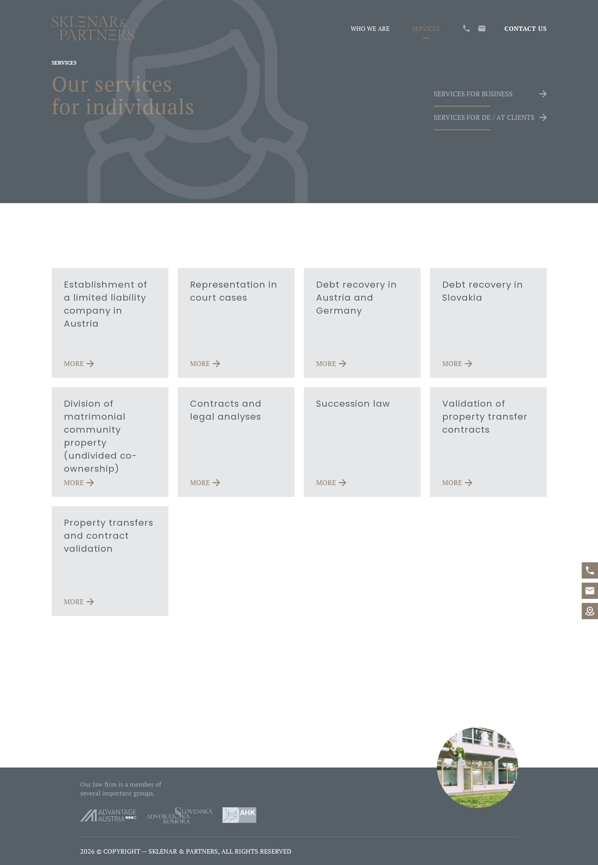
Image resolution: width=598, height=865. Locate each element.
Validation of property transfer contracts (485, 416)
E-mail (482, 28)
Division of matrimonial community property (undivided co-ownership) (100, 436)
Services (426, 28)
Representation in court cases (233, 291)
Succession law (353, 403)
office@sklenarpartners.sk (590, 591)
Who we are (370, 28)
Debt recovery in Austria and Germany (356, 297)
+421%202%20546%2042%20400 (590, 570)
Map (590, 611)
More (74, 364)
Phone (466, 28)
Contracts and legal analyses (226, 410)
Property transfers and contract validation (108, 535)
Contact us (525, 28)
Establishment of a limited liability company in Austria (105, 304)
